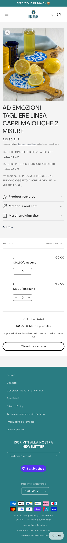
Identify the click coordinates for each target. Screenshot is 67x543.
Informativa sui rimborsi (21, 421)
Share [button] (9, 226)
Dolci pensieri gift (31, 515)
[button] (7, 14)
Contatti (12, 382)
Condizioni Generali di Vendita (25, 390)
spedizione (37, 333)
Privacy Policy (15, 406)
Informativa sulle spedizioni (35, 535)
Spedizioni (13, 398)
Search (11, 375)
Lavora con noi (15, 429)
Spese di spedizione (27, 144)
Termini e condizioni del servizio (26, 414)
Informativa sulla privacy (35, 525)
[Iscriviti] (56, 456)
